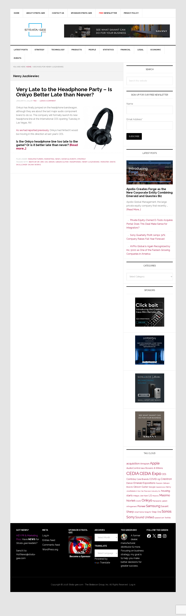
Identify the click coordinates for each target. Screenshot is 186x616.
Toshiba (168, 518)
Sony (130, 517)
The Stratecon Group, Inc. (97, 584)
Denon (52, 162)
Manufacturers (35, 159)
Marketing (49, 159)
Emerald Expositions (144, 483)
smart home (139, 512)
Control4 (131, 479)
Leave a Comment (48, 101)
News (57, 159)
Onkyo (112, 162)
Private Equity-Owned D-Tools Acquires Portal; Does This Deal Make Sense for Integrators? (149, 224)
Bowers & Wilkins (154, 468)
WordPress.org (50, 549)
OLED (138, 501)
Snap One (156, 512)
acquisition (133, 463)
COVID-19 (154, 479)
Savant (164, 506)
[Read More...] (133, 209)
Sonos (166, 511)
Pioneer (141, 506)
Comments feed (51, 544)
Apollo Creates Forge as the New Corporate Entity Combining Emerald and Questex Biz (149, 192)
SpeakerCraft (159, 518)
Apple (155, 463)
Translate (105, 562)
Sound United (144, 517)
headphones (75, 162)
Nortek (130, 500)
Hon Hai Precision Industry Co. (149, 491)
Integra (136, 496)
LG (150, 495)
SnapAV (147, 512)
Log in (45, 535)
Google (152, 487)
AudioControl (133, 468)
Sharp (130, 511)
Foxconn (159, 483)
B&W (143, 468)
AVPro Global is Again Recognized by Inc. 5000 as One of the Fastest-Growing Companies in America (148, 250)
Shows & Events (68, 159)
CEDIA (132, 473)
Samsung (153, 506)
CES (46, 162)
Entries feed (48, 540)
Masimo (164, 495)
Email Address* (134, 119)
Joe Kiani (144, 495)
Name (129, 103)
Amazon (144, 463)
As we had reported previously (32, 130)
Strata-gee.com (35, 29)
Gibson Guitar (62, 162)
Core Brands (142, 479)
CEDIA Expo (150, 473)
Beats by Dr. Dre (36, 162)
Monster (105, 162)
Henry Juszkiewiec (91, 162)
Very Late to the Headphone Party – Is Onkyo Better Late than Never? (64, 92)
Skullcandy (21, 165)
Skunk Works (34, 165)
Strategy (81, 159)
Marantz (155, 496)
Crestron (166, 478)
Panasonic (157, 501)
